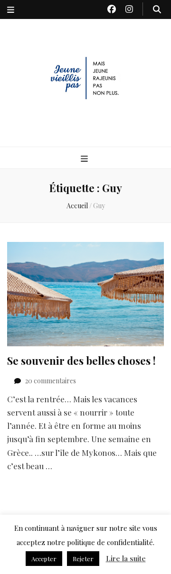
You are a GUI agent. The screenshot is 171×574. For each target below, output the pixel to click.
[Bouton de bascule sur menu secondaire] (10, 9)
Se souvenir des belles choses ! (81, 360)
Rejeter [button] (83, 559)
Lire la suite (126, 558)
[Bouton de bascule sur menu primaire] (85, 158)
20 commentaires (50, 380)
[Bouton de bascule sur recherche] (157, 9)
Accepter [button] (44, 559)
